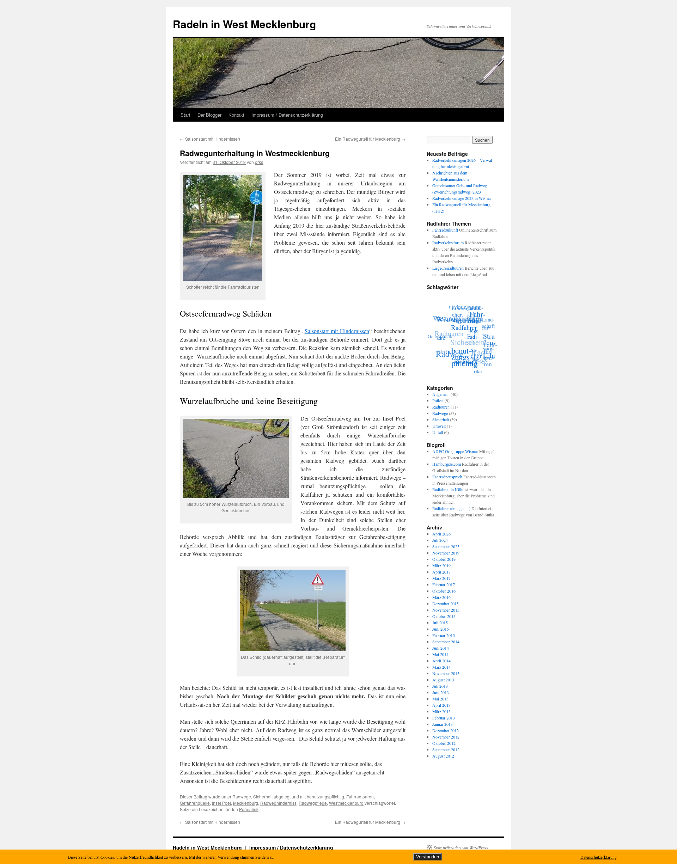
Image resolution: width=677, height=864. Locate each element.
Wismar (449, 319)
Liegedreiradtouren (448, 268)
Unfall (444, 346)
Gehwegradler (441, 332)
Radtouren (451, 327)
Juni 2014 (440, 648)
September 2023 (445, 546)
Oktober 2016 (444, 591)
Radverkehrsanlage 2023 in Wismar (462, 198)
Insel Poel (221, 803)
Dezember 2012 (445, 730)
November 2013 (445, 673)
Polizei (438, 400)
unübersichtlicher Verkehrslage (469, 319)
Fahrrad (479, 322)
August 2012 (443, 756)
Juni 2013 (440, 692)
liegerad (473, 339)
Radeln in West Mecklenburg (244, 23)
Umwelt (439, 426)
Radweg (447, 351)
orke (259, 162)
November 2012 (445, 737)
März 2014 (441, 667)
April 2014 (441, 660)
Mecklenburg (245, 803)
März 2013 (441, 711)
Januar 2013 (442, 724)
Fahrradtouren (360, 796)
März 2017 (441, 578)
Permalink (248, 809)
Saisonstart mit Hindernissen (210, 139)
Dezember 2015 (445, 603)
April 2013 (441, 705)
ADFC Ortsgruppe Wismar (455, 451)
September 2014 (445, 641)
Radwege (241, 796)
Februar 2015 (443, 635)
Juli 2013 (440, 686)
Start (185, 114)
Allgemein (441, 394)
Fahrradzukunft (445, 230)
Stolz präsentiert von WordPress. (461, 847)
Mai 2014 (440, 654)
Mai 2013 (440, 698)
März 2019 (441, 565)
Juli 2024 (440, 540)
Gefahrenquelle (195, 803)
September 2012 (445, 749)
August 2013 (443, 679)
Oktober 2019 (444, 559)
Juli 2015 (440, 622)
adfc (439, 338)
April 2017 (441, 572)
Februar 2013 (443, 718)
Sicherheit (263, 796)
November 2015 (445, 610)
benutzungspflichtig (325, 796)
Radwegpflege (313, 803)
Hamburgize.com (446, 464)
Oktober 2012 (444, 743)
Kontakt (236, 114)
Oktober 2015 (444, 616)
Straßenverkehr (489, 352)
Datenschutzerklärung (598, 857)
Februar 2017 (443, 584)
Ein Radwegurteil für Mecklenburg (370, 139)
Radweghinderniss (278, 803)
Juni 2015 (440, 629)
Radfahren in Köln (447, 489)
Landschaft (490, 327)
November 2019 (445, 553)
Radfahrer (463, 331)
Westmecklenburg (346, 803)
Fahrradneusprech (447, 476)
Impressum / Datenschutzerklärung (287, 114)
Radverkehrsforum (448, 242)
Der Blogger (209, 114)
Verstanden (427, 856)
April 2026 (441, 534)
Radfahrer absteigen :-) (451, 508)
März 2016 (441, 597)
